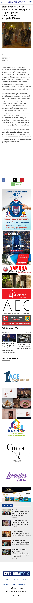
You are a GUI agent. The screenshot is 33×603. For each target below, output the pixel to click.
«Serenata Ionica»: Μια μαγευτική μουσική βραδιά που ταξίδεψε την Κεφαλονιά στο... (21, 542)
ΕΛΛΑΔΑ (4, 54)
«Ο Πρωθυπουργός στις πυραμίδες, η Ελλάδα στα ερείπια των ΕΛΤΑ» (24, 346)
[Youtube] (19, 595)
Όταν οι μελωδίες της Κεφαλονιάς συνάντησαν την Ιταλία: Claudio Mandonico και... (21, 533)
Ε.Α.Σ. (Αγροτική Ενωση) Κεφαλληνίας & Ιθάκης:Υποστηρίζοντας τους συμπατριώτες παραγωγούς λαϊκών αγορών (20, 553)
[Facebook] (13, 595)
